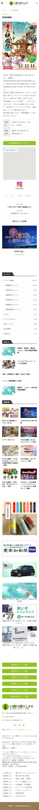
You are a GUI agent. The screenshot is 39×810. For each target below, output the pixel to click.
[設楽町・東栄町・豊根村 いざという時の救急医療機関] (8, 351)
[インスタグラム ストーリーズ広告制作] (8, 364)
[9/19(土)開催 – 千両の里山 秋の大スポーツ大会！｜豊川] (10, 474)
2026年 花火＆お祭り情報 (29, 422)
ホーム (4, 10)
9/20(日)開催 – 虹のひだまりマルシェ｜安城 (28, 441)
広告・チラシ (20, 324)
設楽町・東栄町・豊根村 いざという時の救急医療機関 (27, 350)
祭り (13, 195)
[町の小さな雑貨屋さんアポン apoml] (10, 412)
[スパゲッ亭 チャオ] (10, 431)
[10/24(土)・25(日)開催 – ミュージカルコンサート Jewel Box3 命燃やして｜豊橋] (29, 474)
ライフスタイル (20, 319)
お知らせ (20, 334)
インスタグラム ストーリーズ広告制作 (26, 362)
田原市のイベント (21, 300)
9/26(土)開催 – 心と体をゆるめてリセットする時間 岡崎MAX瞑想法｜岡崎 (10, 462)
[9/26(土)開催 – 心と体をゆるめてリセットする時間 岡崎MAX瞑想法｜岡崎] (10, 450)
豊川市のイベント (21, 290)
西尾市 (20, 195)
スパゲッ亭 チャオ (8, 440)
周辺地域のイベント (21, 309)
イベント (6, 195)
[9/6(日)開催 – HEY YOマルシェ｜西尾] (29, 450)
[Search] (37, 3)
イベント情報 (20, 280)
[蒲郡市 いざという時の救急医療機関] (8, 390)
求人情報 (20, 329)
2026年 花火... (19, 251)
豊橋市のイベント (21, 285)
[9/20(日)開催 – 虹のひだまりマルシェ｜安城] (29, 431)
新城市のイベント (21, 305)
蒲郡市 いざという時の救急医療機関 (27, 389)
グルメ (20, 314)
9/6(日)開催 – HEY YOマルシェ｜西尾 (28, 460)
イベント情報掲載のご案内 (12, 381)
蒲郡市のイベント (21, 295)
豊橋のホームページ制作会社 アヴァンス (19, 729)
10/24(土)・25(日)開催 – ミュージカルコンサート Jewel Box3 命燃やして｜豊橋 (28, 485)
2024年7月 (28, 195)
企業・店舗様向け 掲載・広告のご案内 (16, 374)
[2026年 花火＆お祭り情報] (19, 237)
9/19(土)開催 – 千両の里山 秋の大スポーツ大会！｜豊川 (9, 484)
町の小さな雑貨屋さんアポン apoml (9, 422)
